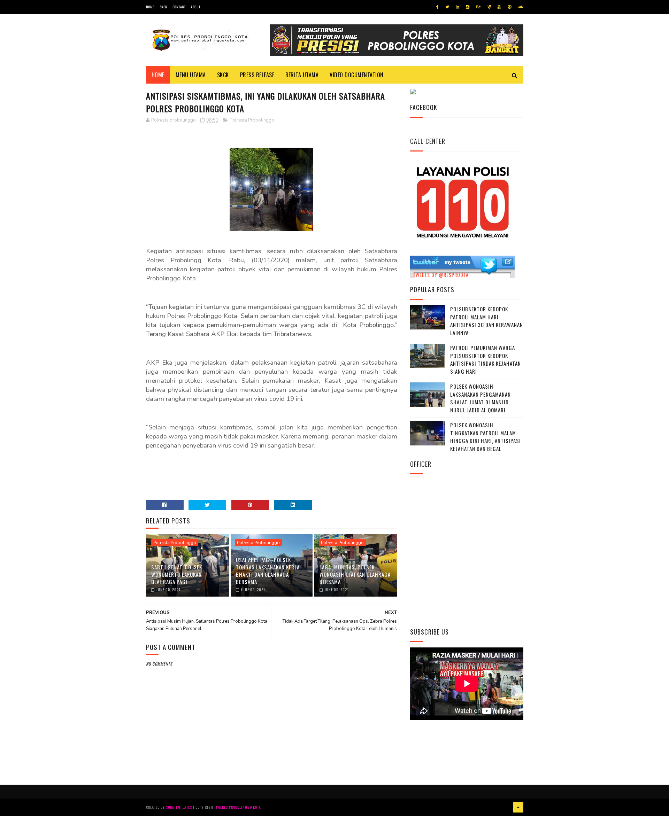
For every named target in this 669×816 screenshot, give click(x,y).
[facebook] (437, 7)
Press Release (257, 75)
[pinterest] (509, 7)
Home (150, 6)
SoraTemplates (179, 807)
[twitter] (447, 7)
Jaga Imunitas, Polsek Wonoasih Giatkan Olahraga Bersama (355, 574)
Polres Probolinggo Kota (238, 807)
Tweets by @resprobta (441, 274)
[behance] (478, 7)
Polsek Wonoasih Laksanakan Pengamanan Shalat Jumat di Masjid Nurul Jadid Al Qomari (480, 398)
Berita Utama (301, 75)
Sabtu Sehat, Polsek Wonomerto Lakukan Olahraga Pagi (176, 574)
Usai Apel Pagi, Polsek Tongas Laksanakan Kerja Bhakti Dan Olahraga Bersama (268, 570)
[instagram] (467, 7)
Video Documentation (357, 75)
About (195, 6)
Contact (179, 6)
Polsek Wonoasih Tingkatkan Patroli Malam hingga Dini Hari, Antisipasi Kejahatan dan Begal (485, 436)
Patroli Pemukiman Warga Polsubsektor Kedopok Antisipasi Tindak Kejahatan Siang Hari (485, 359)
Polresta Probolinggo (252, 120)
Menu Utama (191, 75)
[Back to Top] (518, 807)
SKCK (163, 6)
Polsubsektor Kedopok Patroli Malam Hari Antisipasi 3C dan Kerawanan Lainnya (486, 320)
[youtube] (499, 7)
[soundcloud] (520, 7)
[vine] (489, 7)
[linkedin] (457, 7)
